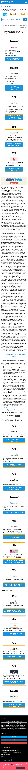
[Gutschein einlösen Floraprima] (14, 455)
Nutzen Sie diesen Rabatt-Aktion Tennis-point (14, 488)
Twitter (14, 736)
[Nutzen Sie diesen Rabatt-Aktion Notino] (14, 527)
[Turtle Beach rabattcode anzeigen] (14, 432)
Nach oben (6, 760)
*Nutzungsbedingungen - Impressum (10, 757)
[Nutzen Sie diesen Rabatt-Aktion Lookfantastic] (14, 576)
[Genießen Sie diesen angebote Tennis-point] (14, 649)
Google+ (14, 183)
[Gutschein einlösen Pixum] (14, 503)
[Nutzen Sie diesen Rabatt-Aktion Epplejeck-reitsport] (14, 103)
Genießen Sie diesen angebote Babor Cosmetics (14, 610)
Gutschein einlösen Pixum (14, 512)
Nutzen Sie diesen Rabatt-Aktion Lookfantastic (14, 584)
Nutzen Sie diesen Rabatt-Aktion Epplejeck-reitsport (14, 117)
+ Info (11, 764)
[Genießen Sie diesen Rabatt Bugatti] (14, 672)
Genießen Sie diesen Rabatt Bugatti (14, 682)
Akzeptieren (20, 768)
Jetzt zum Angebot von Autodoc (14, 634)
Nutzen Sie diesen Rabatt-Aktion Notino (14, 536)
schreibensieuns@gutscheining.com (14, 721)
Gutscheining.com (7, 2)
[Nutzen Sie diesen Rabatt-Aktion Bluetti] (14, 697)
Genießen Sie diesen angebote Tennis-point (14, 657)
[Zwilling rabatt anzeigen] (14, 159)
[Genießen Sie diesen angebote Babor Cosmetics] (14, 602)
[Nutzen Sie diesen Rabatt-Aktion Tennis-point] (14, 480)
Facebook (10, 180)
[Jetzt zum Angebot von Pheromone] (14, 47)
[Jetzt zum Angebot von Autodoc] (14, 626)
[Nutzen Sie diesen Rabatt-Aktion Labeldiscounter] (14, 551)
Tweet (19, 180)
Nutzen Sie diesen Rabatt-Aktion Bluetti (14, 705)
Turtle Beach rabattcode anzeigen (14, 440)
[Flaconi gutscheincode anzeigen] (14, 74)
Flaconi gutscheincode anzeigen (14, 87)
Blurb (17, 416)
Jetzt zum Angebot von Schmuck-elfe (14, 144)
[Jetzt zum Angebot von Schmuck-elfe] (14, 133)
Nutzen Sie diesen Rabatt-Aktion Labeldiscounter (14, 561)
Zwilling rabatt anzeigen (14, 169)
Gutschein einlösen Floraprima (14, 465)
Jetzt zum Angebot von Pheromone (14, 58)
